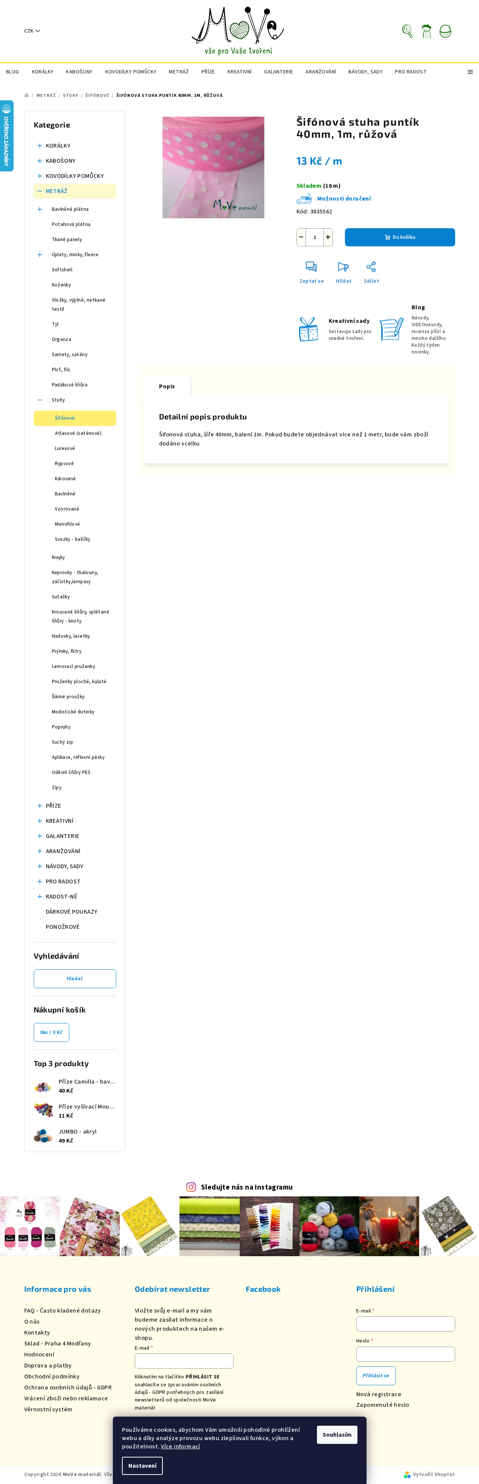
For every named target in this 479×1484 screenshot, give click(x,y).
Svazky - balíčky (72, 539)
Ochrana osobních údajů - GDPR (68, 1387)
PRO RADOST (63, 881)
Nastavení (142, 1466)
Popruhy (61, 727)
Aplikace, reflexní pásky (78, 757)
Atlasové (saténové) (78, 433)
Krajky (58, 557)
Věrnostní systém (48, 1409)
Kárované (65, 478)
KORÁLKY (58, 146)
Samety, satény (70, 354)
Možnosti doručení (344, 199)
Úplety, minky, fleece (75, 254)
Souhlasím (337, 1435)
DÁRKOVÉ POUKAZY (72, 912)
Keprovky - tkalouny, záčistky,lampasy (75, 577)
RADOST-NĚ (62, 896)
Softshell (62, 269)
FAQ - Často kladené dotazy (62, 1310)
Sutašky (61, 596)
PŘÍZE (53, 806)
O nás (32, 1321)
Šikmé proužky (68, 696)
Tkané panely (67, 239)
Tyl (55, 324)
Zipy (57, 787)
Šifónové (65, 418)
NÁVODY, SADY (65, 866)
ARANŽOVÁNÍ (63, 851)
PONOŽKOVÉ (63, 927)
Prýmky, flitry (67, 651)
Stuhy (58, 400)
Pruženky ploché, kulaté (79, 681)
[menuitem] (12, 72)
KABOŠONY (61, 161)
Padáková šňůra (70, 385)
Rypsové (64, 463)
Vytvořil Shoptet (434, 1474)
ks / (51, 1032)
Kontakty (37, 1332)
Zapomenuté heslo (382, 1405)
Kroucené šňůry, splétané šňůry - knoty (80, 616)
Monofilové (67, 524)
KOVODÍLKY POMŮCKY (75, 176)
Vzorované (67, 509)
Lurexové (65, 448)
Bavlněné (65, 494)
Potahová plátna (71, 224)
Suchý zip (62, 742)
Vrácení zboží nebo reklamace (66, 1398)
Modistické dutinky (73, 712)
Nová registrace (378, 1394)
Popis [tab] (167, 386)
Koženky (61, 285)
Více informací (180, 1446)
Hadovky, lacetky (71, 636)
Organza (62, 339)
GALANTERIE (63, 836)
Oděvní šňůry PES (71, 772)
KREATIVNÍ (60, 821)
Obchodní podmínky (52, 1376)
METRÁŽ (57, 191)
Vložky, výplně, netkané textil (79, 305)
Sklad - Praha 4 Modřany (57, 1343)
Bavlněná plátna (70, 209)
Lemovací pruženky (73, 666)
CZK (28, 31)
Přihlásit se (376, 1376)
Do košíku (404, 237)
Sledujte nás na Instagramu (247, 1187)
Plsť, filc (61, 369)
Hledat (75, 979)
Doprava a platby (48, 1365)
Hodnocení (39, 1354)
